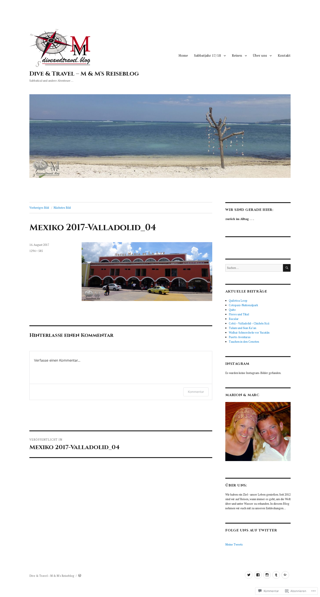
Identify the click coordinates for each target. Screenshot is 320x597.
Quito (232, 310)
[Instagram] (267, 575)
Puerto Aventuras (240, 337)
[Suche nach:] (254, 268)
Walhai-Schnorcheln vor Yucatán (249, 332)
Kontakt (284, 55)
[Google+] (285, 575)
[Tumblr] (276, 575)
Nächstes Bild (62, 208)
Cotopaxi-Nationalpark (243, 305)
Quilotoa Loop (238, 301)
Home (183, 55)
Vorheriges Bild (39, 208)
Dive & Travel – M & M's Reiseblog (84, 74)
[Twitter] (249, 575)
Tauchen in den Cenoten (244, 342)
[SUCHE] (287, 268)
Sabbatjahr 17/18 (207, 55)
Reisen (237, 55)
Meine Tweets (234, 544)
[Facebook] (258, 575)
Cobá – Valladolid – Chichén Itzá (249, 323)
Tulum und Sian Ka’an (242, 328)
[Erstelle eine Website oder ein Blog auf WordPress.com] (79, 576)
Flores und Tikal (239, 314)
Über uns (260, 55)
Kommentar (196, 392)
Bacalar (234, 319)
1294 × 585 (36, 251)
